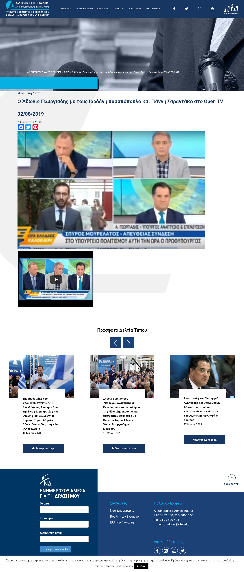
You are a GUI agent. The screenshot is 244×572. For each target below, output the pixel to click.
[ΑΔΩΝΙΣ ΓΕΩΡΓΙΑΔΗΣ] (27, 8)
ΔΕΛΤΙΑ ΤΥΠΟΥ (135, 9)
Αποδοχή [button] (141, 566)
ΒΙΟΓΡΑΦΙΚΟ (66, 9)
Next (128, 342)
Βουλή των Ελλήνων (125, 516)
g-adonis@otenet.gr (177, 524)
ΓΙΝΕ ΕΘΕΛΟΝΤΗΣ (153, 9)
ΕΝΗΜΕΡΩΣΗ (119, 9)
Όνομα (44, 503)
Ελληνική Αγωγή (122, 522)
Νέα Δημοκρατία (122, 510)
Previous (115, 342)
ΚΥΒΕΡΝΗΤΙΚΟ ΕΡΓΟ (84, 9)
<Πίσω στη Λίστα (29, 93)
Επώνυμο (46, 518)
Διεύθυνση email (51, 533)
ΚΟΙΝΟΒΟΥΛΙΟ (103, 9)
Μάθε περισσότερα (43, 448)
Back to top (231, 484)
